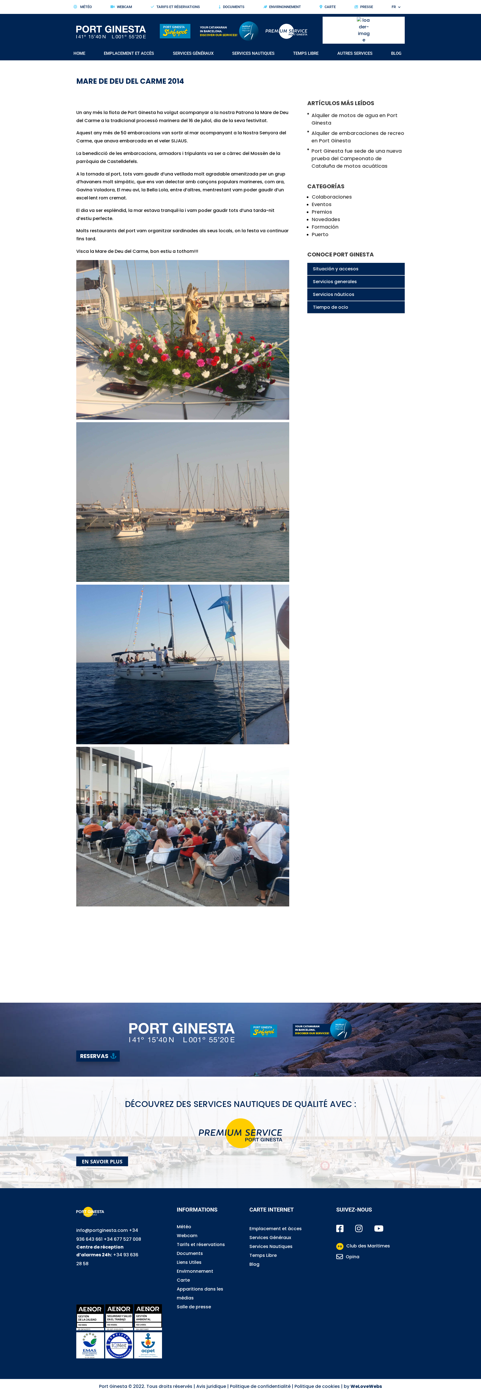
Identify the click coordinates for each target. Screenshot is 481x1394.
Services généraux (193, 53)
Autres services (354, 53)
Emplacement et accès (129, 53)
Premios (322, 211)
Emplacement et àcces (275, 1228)
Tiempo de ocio (330, 307)
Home (79, 53)
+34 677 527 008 (122, 1239)
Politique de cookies (317, 1386)
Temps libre (305, 53)
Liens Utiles (189, 1262)
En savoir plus (102, 1161)
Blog (396, 53)
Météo (85, 7)
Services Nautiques (271, 1246)
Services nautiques (253, 53)
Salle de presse (194, 1307)
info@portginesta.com (102, 1230)
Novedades (326, 219)
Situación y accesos (336, 269)
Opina (352, 1257)
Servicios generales (335, 281)
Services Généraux (270, 1237)
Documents (233, 7)
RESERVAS (94, 1056)
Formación (325, 226)
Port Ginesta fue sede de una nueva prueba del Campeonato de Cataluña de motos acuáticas (356, 158)
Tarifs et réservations (178, 7)
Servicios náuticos (333, 294)
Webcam (124, 7)
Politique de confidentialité (260, 1386)
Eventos (322, 204)
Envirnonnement (285, 7)
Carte (330, 7)
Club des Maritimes (364, 1246)
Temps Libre (263, 1255)
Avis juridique (211, 1386)
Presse (366, 7)
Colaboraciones (332, 196)
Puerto (320, 234)
